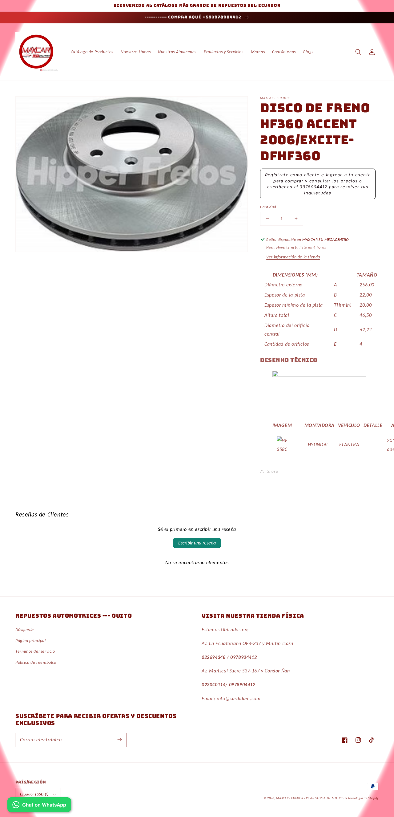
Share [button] (272, 471)
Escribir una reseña (197, 543)
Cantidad (268, 207)
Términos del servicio (35, 651)
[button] (358, 52)
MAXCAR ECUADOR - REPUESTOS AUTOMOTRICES (312, 798)
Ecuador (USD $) (34, 794)
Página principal (30, 640)
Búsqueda (24, 629)
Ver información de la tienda (293, 257)
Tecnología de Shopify (363, 798)
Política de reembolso (35, 662)
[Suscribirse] (119, 740)
